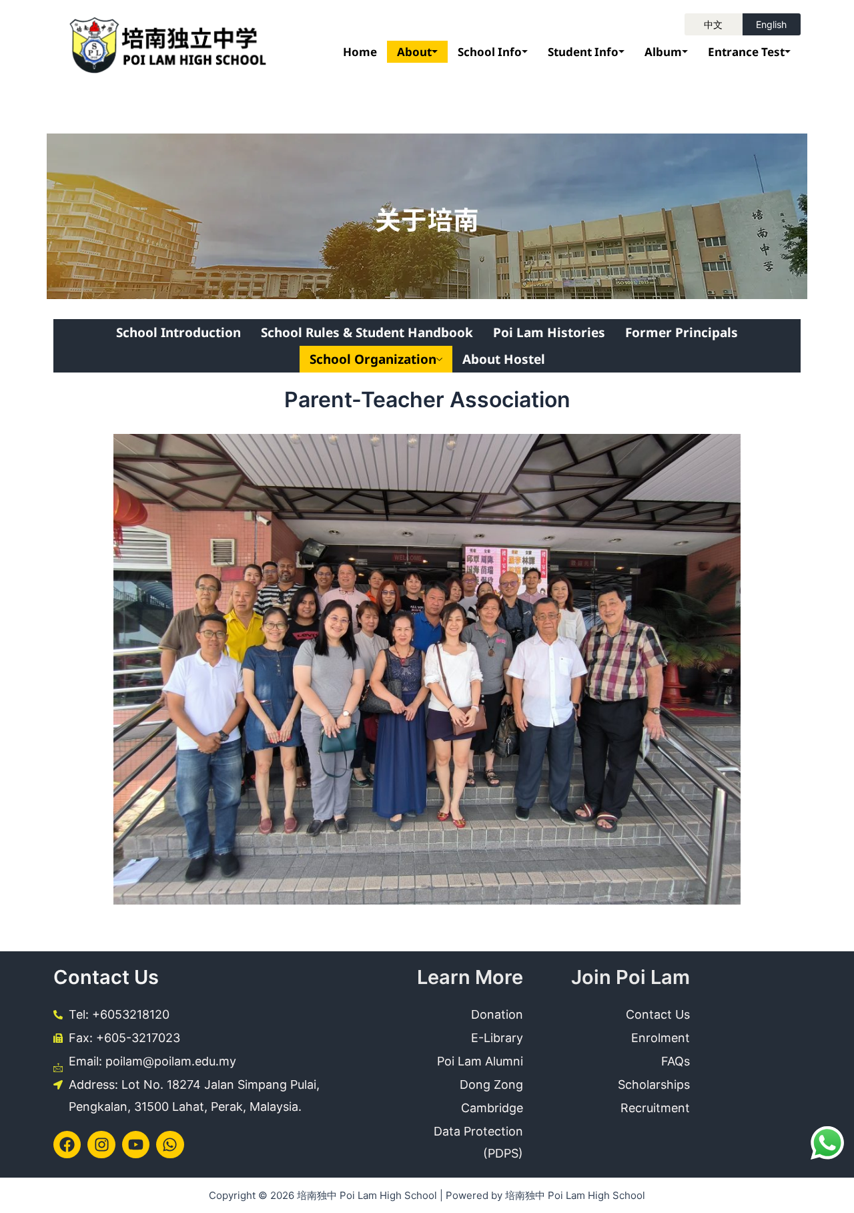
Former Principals (681, 332)
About (414, 51)
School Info (490, 51)
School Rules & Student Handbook (367, 332)
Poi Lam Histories (549, 332)
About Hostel (503, 359)
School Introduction (178, 332)
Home (360, 51)
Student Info (583, 51)
